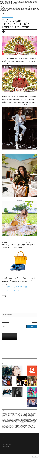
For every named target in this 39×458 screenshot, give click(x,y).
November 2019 (11, 419)
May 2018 (21, 421)
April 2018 (25, 421)
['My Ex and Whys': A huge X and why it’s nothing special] (32, 381)
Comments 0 (22, 30)
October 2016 (17, 425)
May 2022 (25, 413)
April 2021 (22, 415)
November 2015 (5, 427)
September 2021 (32, 414)
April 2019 (13, 420)
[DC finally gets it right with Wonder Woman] (7, 371)
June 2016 (33, 425)
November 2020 (17, 416)
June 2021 (13, 415)
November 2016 (11, 425)
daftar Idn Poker (12, 2)
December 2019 (5, 419)
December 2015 (30, 426)
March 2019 (17, 420)
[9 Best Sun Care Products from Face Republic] (17, 371)
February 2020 (27, 418)
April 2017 (15, 424)
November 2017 (14, 422)
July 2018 (12, 421)
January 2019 (22, 420)
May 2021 (18, 415)
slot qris (34, 416)
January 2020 (33, 418)
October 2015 (11, 427)
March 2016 (13, 426)
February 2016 (18, 426)
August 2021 (4, 415)
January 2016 (24, 426)
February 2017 (25, 424)
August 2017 (32, 422)
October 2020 (23, 416)
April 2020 (17, 418)
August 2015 (23, 427)
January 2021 (4, 416)
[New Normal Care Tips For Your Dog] (7, 381)
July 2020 (4, 418)
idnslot (10, 6)
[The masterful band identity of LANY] (7, 392)
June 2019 (4, 420)
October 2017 (20, 422)
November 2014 (5, 428)
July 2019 (34, 419)
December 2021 (13, 414)
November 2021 (19, 414)
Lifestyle (10, 17)
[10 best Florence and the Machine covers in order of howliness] (17, 392)
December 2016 (5, 425)
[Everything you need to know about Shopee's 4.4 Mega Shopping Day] (32, 371)
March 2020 (22, 418)
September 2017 (26, 422)
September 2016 (24, 425)
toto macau (8, 418)
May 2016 (4, 426)
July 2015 (28, 427)
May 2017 (11, 424)
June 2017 (6, 424)
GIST (3, 14)
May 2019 (8, 420)
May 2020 (13, 418)
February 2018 (30, 421)
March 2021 (27, 415)
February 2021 (32, 415)
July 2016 (29, 425)
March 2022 (30, 413)
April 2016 (8, 426)
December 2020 (10, 416)
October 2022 (4, 413)
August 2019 (29, 419)
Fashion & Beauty (5, 17)
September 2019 (24, 419)
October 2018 (7, 421)
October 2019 (17, 419)
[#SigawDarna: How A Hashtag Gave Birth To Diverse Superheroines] (32, 392)
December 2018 (29, 420)
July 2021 (9, 415)
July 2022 (16, 413)
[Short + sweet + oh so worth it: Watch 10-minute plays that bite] (22, 381)
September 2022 (11, 413)
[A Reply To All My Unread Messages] (32, 402)
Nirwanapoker (29, 1)
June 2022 (20, 413)
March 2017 (20, 424)
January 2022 (7, 414)
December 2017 (7, 422)
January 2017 (31, 424)
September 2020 (29, 416)
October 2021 (25, 414)
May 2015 (32, 427)
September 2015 (17, 427)
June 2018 (16, 421)
